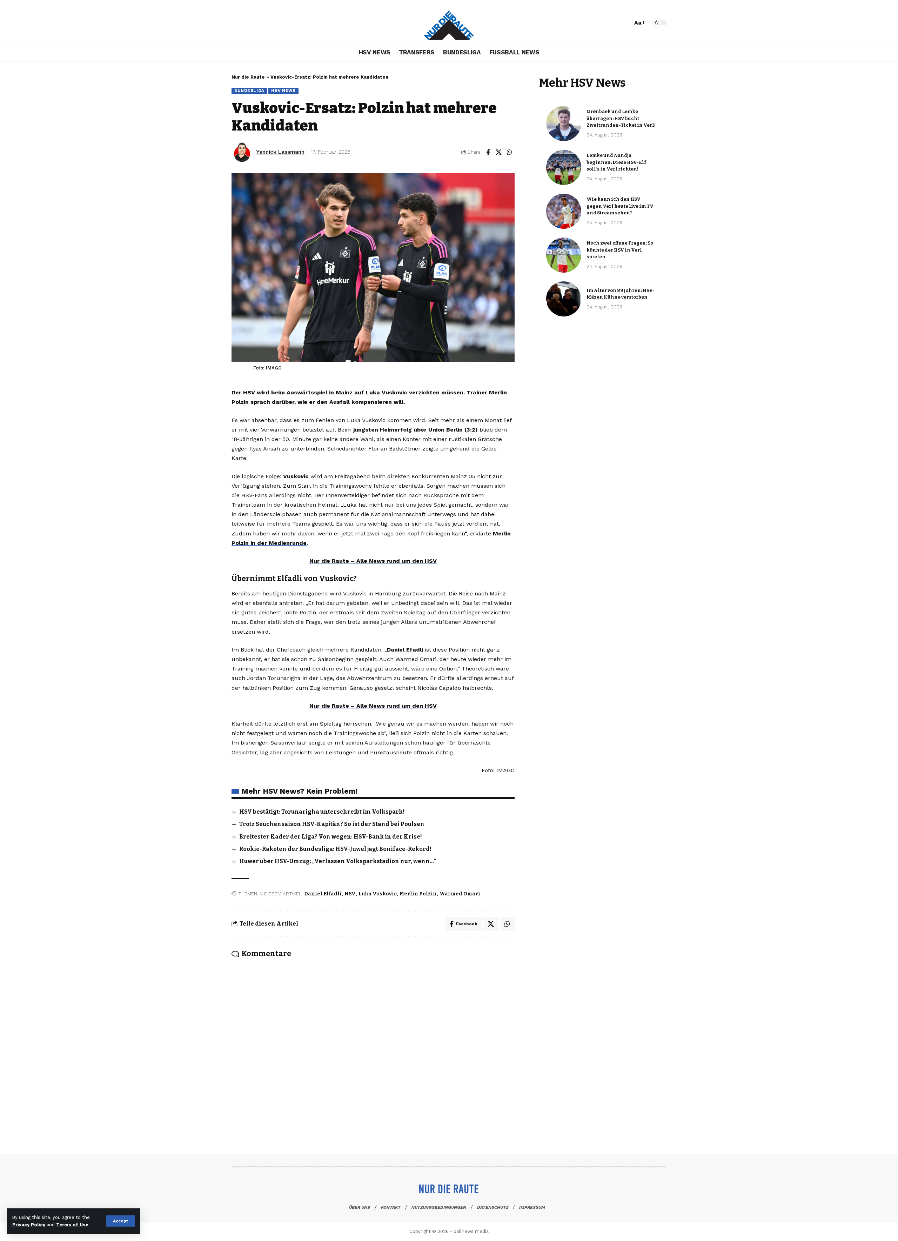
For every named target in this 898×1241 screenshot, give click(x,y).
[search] (625, 22)
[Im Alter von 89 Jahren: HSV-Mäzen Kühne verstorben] (563, 298)
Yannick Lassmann (280, 152)
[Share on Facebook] (488, 152)
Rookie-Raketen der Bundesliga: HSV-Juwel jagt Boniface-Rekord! (335, 849)
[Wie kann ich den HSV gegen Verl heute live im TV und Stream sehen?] (563, 211)
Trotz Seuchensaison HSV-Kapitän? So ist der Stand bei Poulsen (331, 824)
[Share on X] (499, 152)
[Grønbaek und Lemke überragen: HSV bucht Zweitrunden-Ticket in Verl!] (563, 123)
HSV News (283, 90)
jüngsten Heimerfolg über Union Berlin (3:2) (415, 429)
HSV (350, 894)
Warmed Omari (460, 894)
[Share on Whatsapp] (510, 152)
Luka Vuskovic (377, 894)
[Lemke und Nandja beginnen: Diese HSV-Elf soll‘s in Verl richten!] (563, 167)
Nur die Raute (248, 77)
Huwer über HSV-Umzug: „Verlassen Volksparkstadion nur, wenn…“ (337, 861)
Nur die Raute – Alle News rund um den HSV (373, 561)
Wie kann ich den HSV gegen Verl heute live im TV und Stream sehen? (620, 205)
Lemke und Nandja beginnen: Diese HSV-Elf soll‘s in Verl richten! (616, 162)
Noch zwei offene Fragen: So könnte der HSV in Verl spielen (620, 249)
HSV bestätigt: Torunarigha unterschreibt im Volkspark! (321, 811)
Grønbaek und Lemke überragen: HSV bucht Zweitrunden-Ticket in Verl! (621, 118)
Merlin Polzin (418, 894)
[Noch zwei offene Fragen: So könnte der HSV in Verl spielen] (563, 255)
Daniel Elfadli (323, 894)
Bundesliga (249, 90)
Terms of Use (72, 1224)
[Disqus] (373, 1046)
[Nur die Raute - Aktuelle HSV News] (449, 22)
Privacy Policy (28, 1224)
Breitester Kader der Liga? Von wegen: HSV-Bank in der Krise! (330, 836)
